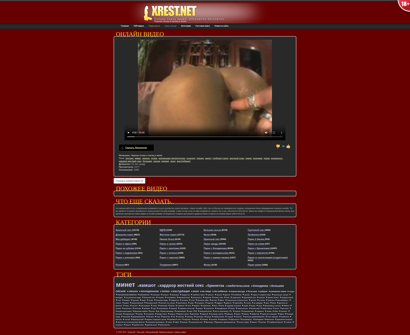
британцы (209, 322)
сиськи (156, 161)
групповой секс (249, 297)
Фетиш (207, 265)
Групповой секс (256, 230)
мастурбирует (283, 300)
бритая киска (183, 314)
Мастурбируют (123, 239)
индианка (224, 319)
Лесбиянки (254, 234)
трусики (129, 158)
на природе (258, 303)
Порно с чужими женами (217, 257)
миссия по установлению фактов (131, 322)
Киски (207, 234)
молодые (119, 297)
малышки (164, 305)
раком (208, 317)
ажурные (260, 311)
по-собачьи (221, 291)
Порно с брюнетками (259, 248)
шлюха (173, 314)
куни (222, 305)
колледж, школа (217, 314)
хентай (127, 319)
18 (174, 317)
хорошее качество (187, 308)
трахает (210, 295)
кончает (239, 317)
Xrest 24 (131, 332)
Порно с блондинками (215, 248)
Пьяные (120, 265)
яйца (276, 311)
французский (138, 319)
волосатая (209, 308)
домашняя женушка (284, 319)
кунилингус (277, 158)
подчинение (130, 314)
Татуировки (166, 265)
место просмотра (221, 311)
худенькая (236, 297)
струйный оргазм (276, 322)
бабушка (230, 314)
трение (200, 158)
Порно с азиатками (170, 248)
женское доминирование (255, 317)
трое (228, 297)
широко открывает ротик (156, 319)
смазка (140, 314)
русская (285, 308)
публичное (206, 305)
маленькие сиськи (281, 295)
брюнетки (270, 319)
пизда (249, 158)
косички (214, 319)
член (189, 305)
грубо (246, 305)
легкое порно (243, 322)
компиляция (181, 311)
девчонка (195, 314)
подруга (219, 303)
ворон (238, 314)
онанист (284, 311)
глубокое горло (220, 158)
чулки (151, 300)
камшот (148, 285)
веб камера (145, 305)
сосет (277, 308)
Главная (125, 26)
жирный (205, 314)
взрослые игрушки (269, 314)
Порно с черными (169, 257)
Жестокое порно (168, 234)
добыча (228, 303)
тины (127, 305)
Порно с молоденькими (216, 253)
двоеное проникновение (226, 322)
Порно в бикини (256, 239)
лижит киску (267, 308)
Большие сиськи (213, 230)
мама (144, 300)
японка (119, 308)
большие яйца (203, 300)
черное (146, 158)
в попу (248, 303)
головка (205, 319)
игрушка (187, 319)
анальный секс (196, 322)
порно (232, 308)
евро (191, 311)
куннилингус (247, 319)
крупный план (237, 158)
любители (285, 317)
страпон (180, 317)
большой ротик (206, 311)
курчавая (200, 317)
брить (222, 300)
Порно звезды (211, 244)
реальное (128, 308)
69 (196, 311)
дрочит (228, 295)
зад (154, 308)
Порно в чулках (168, 244)
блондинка (261, 285)
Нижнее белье (167, 239)
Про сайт (140, 332)
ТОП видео (139, 26)
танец (169, 322)
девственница (168, 311)
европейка (238, 303)
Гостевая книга (203, 26)
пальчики (257, 158)
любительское (238, 285)
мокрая (165, 161)
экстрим (119, 314)
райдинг (264, 291)
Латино (151, 317)
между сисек (162, 314)
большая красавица (124, 311)
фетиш (214, 300)
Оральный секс (212, 239)
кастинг (263, 322)
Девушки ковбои (141, 311)
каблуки (147, 308)
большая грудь (162, 300)
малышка (175, 295)
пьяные (165, 295)
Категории (186, 26)
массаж (119, 319)
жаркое (197, 305)
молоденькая (222, 308)
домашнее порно (278, 291)
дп (158, 311)
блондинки (259, 319)
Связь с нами (179, 332)
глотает (135, 305)
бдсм (282, 314)
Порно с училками (125, 257)
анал (173, 161)
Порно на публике (125, 248)
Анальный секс (124, 230)
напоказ (190, 317)
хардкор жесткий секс (130, 161)
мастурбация (184, 161)
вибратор (256, 314)
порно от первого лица (262, 295)
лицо (260, 305)
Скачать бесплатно (136, 147)
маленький (255, 308)
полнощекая (163, 308)
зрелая (253, 300)
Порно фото (154, 26)
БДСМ (163, 230)
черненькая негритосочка (171, 158)
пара (192, 303)
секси (155, 305)
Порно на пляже (256, 244)
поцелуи (190, 158)
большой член (150, 297)
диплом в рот (152, 325)
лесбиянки (237, 295)
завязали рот (243, 308)
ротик (152, 311)
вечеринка (150, 314)
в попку (262, 300)
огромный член (175, 319)
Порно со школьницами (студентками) (267, 257)
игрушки (208, 297)
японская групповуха (156, 322)
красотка (167, 317)
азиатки (262, 297)
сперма (161, 297)
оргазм (219, 295)
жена (274, 303)
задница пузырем (234, 305)
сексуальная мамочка (127, 295)
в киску (289, 322)
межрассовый (287, 297)
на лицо (207, 291)
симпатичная (219, 317)
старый (230, 317)
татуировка (171, 297)
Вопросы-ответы (166, 332)
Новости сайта (222, 26)
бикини (246, 314)
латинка (185, 300)
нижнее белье (273, 297)
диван (138, 158)
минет (208, 158)
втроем (238, 311)
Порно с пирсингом (258, 253)
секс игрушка (273, 317)
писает (128, 325)
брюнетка (216, 286)
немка (269, 311)
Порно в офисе (124, 244)
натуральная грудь (134, 297)
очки (158, 317)
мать (216, 305)
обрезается (235, 319)
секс (120, 300)
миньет (255, 322)
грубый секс (139, 325)
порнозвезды (248, 311)
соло (193, 300)
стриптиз (181, 305)
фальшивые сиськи (273, 305)
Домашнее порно (125, 234)
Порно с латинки (169, 253)
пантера (137, 308)
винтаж (196, 319)
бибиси (286, 305)
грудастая (186, 295)
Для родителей (152, 332)
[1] (129, 181)
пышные (119, 325)
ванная (185, 322)
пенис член (219, 297)
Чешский (126, 317)
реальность (197, 297)
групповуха (183, 303)
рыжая (200, 308)
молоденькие (150, 291)
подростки (175, 300)
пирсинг (210, 303)
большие (147, 161)
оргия (172, 305)
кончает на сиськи (168, 303)
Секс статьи (170, 26)
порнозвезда (238, 291)
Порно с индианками (127, 253)
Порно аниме (255, 265)
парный (174, 308)
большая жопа (152, 303)
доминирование (139, 317)
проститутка (165, 325)
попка (154, 158)
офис (177, 322)
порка (267, 158)
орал (267, 303)
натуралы (200, 303)
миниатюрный (138, 303)
